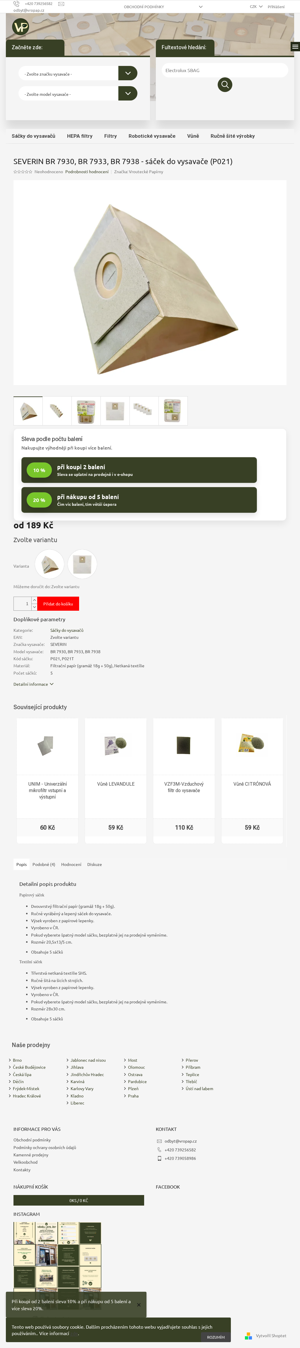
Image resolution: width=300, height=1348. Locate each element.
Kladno (77, 1095)
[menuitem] (33, 136)
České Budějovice (29, 1067)
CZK (254, 6)
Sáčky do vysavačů (66, 630)
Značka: (138, 171)
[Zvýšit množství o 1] (34, 600)
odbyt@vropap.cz (181, 1140)
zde (74, 1333)
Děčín (18, 1081)
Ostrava (135, 1074)
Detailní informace (30, 684)
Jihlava (77, 1067)
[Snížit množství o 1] (34, 607)
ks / (78, 1200)
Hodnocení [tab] (71, 864)
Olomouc (136, 1067)
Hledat (225, 84)
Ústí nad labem (199, 1088)
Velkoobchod (25, 1162)
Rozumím (216, 1337)
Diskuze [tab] (94, 864)
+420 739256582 (180, 1149)
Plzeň (133, 1088)
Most (132, 1060)
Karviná (77, 1081)
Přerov (192, 1060)
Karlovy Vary (82, 1088)
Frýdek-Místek (26, 1088)
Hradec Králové (27, 1095)
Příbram (193, 1067)
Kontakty (21, 1169)
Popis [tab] (21, 864)
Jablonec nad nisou (88, 1060)
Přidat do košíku (58, 603)
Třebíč (191, 1081)
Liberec (77, 1102)
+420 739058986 (180, 1158)
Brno (17, 1060)
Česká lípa (22, 1074)
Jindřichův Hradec (87, 1074)
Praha (133, 1095)
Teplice (192, 1074)
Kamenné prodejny (30, 1154)
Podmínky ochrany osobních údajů (44, 1147)
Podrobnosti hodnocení (87, 171)
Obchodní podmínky (144, 6)
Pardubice (137, 1081)
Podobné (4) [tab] (44, 864)
